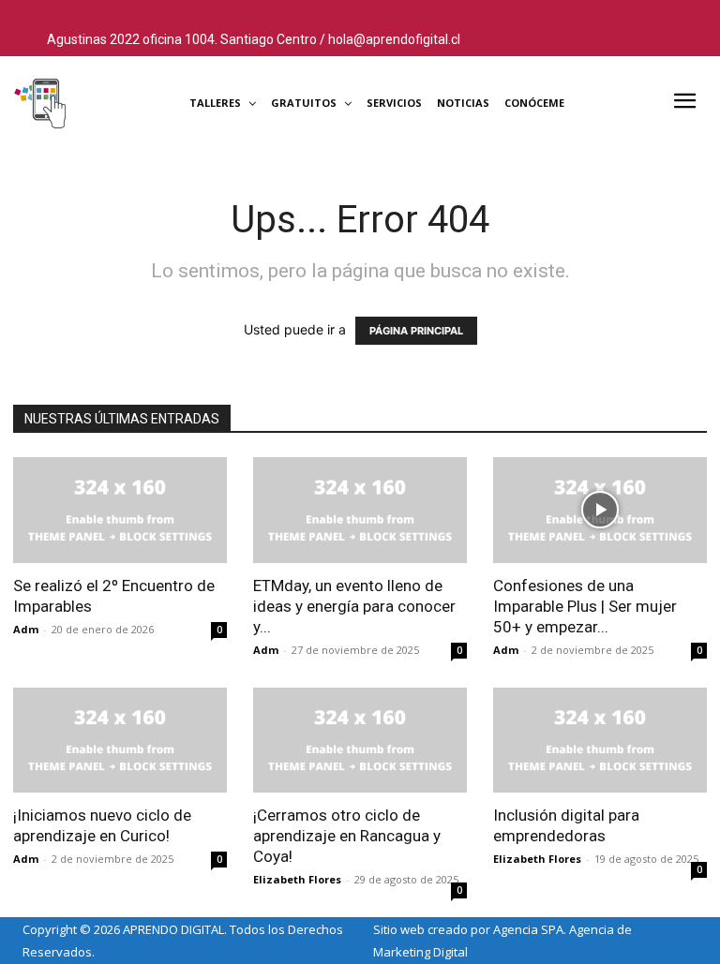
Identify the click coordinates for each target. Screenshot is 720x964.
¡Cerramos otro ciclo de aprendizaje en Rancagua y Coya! (347, 836)
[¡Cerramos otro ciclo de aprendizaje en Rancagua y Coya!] (360, 740)
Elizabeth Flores (297, 879)
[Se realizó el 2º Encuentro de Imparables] (120, 510)
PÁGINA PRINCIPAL (416, 330)
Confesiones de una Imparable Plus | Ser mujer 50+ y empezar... (585, 606)
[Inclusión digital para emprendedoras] (600, 740)
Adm (25, 629)
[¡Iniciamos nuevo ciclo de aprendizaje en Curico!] (120, 740)
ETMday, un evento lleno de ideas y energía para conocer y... (354, 606)
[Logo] (86, 102)
